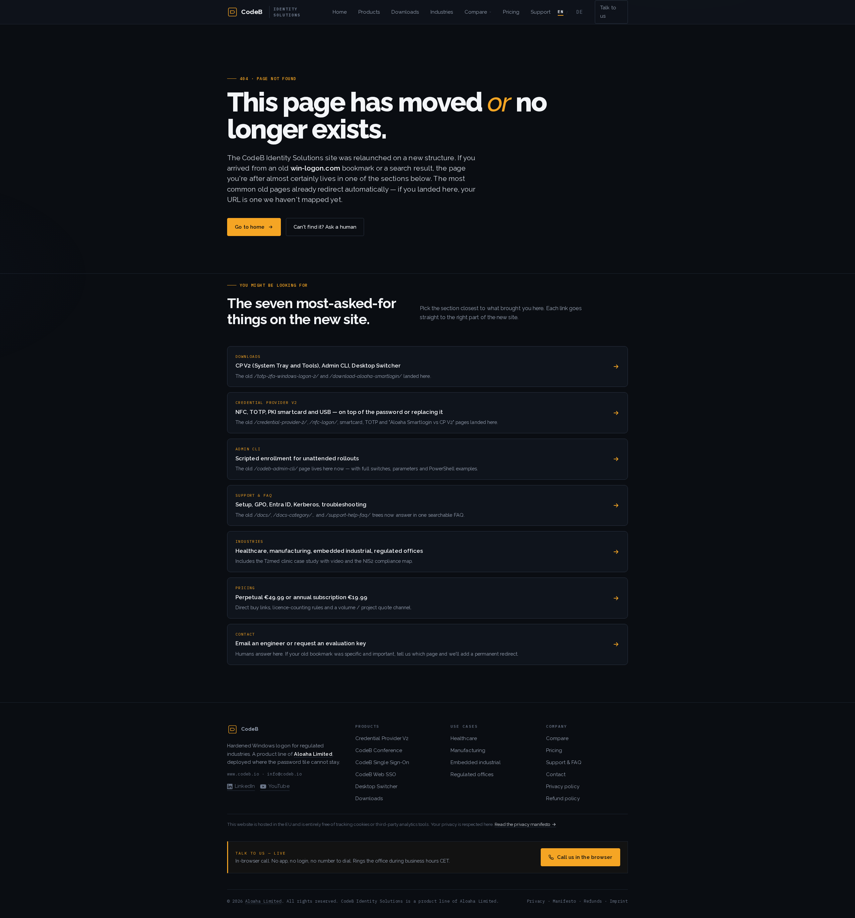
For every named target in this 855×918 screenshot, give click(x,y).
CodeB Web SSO (375, 774)
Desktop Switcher (376, 786)
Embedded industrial (476, 762)
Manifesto (564, 901)
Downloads (405, 12)
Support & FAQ (563, 762)
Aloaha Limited (263, 901)
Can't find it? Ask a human (325, 227)
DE (579, 12)
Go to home (250, 227)
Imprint (619, 901)
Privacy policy (562, 786)
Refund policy (563, 798)
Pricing (511, 12)
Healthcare (464, 738)
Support (540, 12)
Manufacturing (468, 750)
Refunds (593, 901)
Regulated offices (472, 774)
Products (369, 12)
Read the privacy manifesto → (525, 824)
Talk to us (608, 12)
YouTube (279, 786)
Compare (476, 12)
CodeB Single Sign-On (382, 762)
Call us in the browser (585, 857)
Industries (442, 12)
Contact (556, 774)
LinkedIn (245, 786)
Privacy (536, 901)
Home (340, 12)
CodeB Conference (378, 750)
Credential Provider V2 (382, 738)
